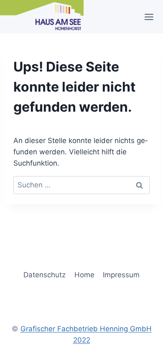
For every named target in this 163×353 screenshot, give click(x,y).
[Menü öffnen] (151, 16)
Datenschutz (44, 275)
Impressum (121, 275)
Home (84, 275)
